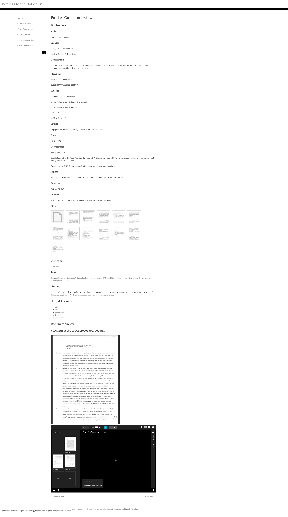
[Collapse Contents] (79, 432)
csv (56, 309)
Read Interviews (24, 34)
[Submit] (44, 52)
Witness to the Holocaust (22, 4)
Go (105, 427)
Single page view (141, 427)
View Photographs (25, 29)
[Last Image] (115, 427)
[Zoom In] (83, 435)
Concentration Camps (27, 40)
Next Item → (150, 496)
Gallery (149, 427)
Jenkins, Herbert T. (96, 278)
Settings (153, 427)
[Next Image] (111, 427)
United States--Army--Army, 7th (118, 278)
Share (58, 490)
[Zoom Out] (87, 435)
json (57, 315)
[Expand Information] (153, 432)
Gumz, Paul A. (82, 278)
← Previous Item (57, 496)
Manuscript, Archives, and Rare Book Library (121, 509)
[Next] (149, 461)
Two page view (145, 427)
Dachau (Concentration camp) (63, 278)
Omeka (69, 510)
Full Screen (152, 490)
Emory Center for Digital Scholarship (87, 509)
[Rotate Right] (90, 435)
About (20, 18)
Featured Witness (25, 45)
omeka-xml (59, 318)
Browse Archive (24, 23)
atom (57, 307)
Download (54, 490)
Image (92, 427)
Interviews (55, 266)
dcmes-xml (59, 312)
